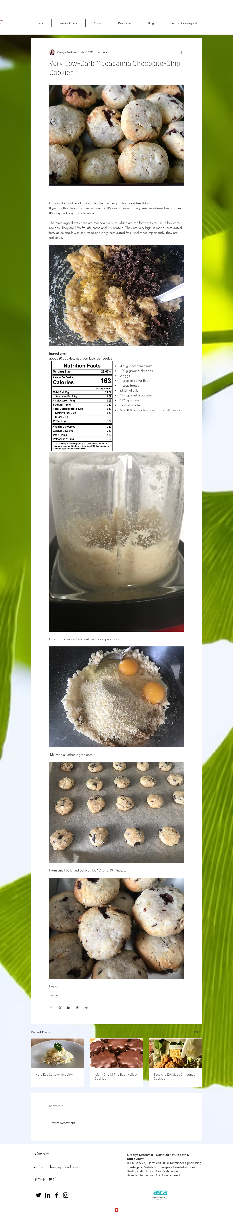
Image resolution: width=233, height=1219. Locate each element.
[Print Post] (86, 1007)
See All (198, 1031)
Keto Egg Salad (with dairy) (53, 1074)
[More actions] (181, 52)
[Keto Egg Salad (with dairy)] (57, 1053)
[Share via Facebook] (51, 1007)
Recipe (54, 994)
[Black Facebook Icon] (56, 1195)
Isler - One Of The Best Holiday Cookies (116, 1076)
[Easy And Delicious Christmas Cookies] (175, 1053)
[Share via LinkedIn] (68, 1007)
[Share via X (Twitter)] (60, 1007)
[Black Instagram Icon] (65, 1195)
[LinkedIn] (47, 1195)
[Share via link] (77, 1007)
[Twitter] (38, 1195)
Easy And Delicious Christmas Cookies (174, 1076)
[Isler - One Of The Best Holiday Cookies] (116, 1053)
